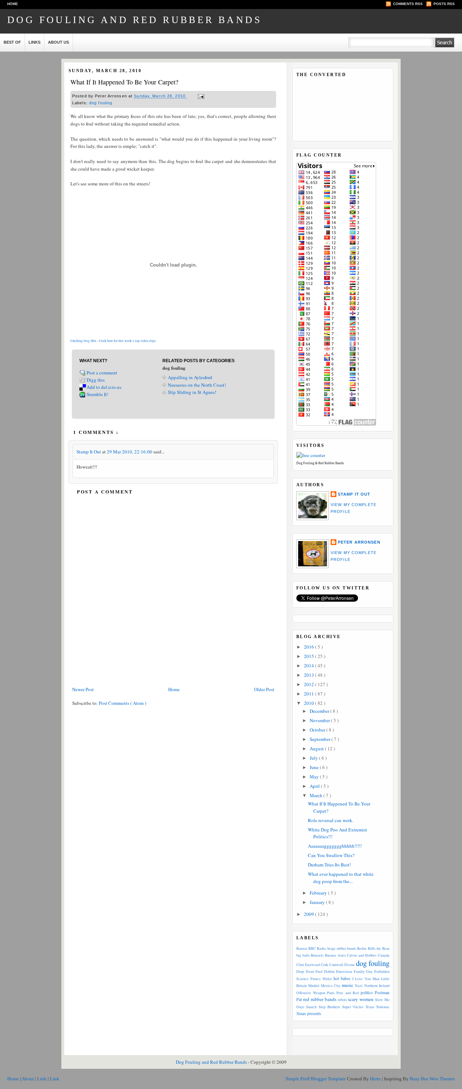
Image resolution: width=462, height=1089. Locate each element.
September (320, 739)
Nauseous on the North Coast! (197, 385)
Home (12, 4)
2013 (309, 675)
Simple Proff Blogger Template (316, 1078)
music (347, 985)
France (315, 978)
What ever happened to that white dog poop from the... (341, 877)
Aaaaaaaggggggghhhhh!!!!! (335, 846)
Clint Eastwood (308, 964)
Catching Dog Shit (83, 341)
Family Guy (363, 971)
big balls (303, 955)
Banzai (301, 948)
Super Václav (352, 1006)
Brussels (317, 955)
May (315, 776)
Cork (324, 964)
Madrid (313, 985)
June (315, 767)
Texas (370, 1006)
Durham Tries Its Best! (329, 864)
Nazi (358, 985)
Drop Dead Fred (309, 971)
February (319, 893)
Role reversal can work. (330, 820)
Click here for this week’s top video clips (127, 341)
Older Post (264, 689)
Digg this (96, 380)
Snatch (311, 1006)
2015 (309, 656)
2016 (309, 647)
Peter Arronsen (359, 542)
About (28, 1078)
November (320, 720)
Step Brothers (329, 1006)
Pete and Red (347, 992)
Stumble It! (97, 394)
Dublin (329, 971)
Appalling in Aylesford (190, 377)
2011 (309, 693)
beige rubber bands (341, 948)
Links (34, 42)
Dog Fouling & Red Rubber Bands (320, 463)
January (318, 902)
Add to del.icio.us (104, 387)
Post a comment (102, 372)
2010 (309, 703)
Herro (376, 1078)
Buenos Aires (335, 955)
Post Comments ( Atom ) (122, 703)
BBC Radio (317, 948)
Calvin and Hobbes (361, 955)
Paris (331, 992)
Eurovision (344, 971)
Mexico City (330, 985)
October (318, 729)
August (317, 748)
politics (367, 992)
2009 (309, 914)
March (316, 795)
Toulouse (382, 1006)
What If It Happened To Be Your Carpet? (124, 82)
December (320, 711)
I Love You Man (365, 978)
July (314, 758)
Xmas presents (308, 1013)
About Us (58, 42)
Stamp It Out (89, 451)
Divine (349, 964)
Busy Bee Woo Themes (432, 1078)
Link (42, 1078)
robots (342, 999)
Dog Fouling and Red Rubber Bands (134, 19)
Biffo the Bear (378, 948)
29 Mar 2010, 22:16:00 (130, 451)
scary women (361, 999)
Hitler (327, 978)
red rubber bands (319, 999)
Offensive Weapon (310, 992)
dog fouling (100, 103)
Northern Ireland (376, 985)
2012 (309, 684)
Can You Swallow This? (331, 855)
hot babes (342, 978)
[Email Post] (200, 96)
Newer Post (83, 689)
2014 (309, 665)
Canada (383, 955)
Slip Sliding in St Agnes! (192, 392)
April (315, 786)
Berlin (361, 948)
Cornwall (336, 964)
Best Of (12, 42)
